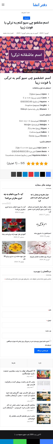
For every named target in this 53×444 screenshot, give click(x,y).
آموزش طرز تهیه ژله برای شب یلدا (14, 234)
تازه (40, 363)
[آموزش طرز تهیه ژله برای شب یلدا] (14, 225)
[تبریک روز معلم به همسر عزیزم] (39, 247)
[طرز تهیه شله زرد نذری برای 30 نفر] (14, 247)
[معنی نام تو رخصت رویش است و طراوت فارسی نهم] (43, 385)
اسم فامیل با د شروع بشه (42, 233)
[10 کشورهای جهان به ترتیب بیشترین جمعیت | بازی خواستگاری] (43, 374)
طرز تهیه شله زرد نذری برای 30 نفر (15, 257)
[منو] (3, 5)
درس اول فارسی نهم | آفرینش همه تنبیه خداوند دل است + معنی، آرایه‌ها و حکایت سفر (20, 395)
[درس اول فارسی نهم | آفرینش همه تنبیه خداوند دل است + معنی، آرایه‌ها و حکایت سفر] (43, 396)
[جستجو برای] (50, 5)
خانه (28, 12)
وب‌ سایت (48, 331)
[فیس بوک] (48, 174)
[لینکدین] (36, 174)
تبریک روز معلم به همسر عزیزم (40, 256)
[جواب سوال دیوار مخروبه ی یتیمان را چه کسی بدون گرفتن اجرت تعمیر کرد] (39, 197)
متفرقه (23, 12)
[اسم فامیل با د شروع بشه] (39, 224)
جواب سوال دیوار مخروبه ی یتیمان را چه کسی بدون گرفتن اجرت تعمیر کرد (39, 209)
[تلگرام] (25, 174)
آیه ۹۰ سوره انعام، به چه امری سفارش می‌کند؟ (15, 208)
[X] (42, 174)
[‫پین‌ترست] (30, 174)
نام (49, 310)
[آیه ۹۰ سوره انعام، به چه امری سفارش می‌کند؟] (14, 197)
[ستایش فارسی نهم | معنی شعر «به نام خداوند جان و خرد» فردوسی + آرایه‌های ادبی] (43, 408)
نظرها (13, 363)
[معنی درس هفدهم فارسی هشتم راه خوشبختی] (43, 419)
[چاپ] (13, 174)
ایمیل (49, 320)
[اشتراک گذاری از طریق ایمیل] (19, 174)
